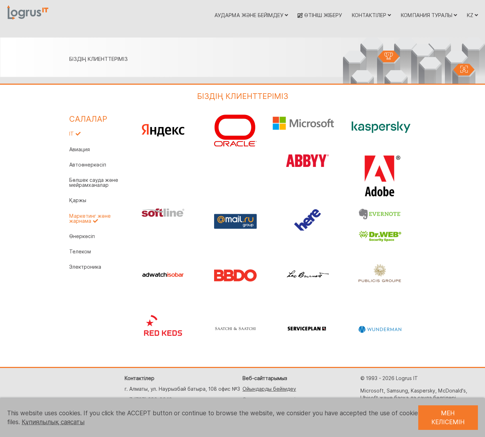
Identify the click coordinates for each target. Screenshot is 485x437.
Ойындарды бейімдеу (269, 389)
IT (71, 134)
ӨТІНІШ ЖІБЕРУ (322, 15)
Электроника (85, 267)
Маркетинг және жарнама (90, 218)
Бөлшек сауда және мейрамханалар (93, 182)
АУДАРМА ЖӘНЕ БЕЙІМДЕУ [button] (249, 15)
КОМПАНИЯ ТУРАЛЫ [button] (427, 15)
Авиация (79, 149)
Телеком (80, 251)
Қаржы (77, 200)
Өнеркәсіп (82, 236)
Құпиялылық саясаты (53, 422)
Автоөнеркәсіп (87, 165)
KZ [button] (471, 15)
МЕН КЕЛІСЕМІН (448, 417)
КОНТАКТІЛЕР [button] (370, 15)
